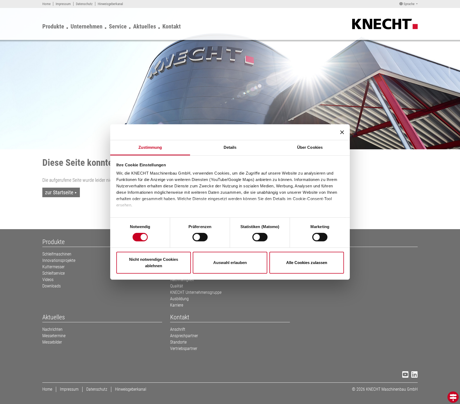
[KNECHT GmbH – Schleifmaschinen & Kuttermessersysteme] (385, 23)
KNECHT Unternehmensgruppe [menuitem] (195, 292)
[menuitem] (46, 4)
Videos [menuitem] (48, 279)
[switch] (200, 237)
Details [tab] (230, 147)
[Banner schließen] (342, 132)
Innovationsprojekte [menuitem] (58, 260)
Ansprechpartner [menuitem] (184, 335)
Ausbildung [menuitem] (179, 298)
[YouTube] (404, 375)
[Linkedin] (413, 375)
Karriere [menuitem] (176, 305)
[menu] (114, 25)
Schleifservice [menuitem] (53, 273)
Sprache (409, 4)
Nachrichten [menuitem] (52, 329)
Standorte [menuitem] (178, 342)
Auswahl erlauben (230, 262)
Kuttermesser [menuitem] (53, 266)
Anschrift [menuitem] (177, 329)
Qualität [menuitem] (176, 285)
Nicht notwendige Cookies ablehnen (153, 262)
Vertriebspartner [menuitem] (183, 348)
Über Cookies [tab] (310, 147)
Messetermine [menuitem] (53, 335)
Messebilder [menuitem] (52, 342)
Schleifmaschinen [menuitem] (56, 254)
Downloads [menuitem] (51, 285)
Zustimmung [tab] (150, 147)
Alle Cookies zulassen (306, 262)
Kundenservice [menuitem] (310, 254)
